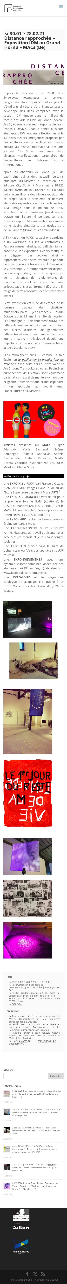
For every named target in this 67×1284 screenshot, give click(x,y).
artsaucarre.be (22, 1040)
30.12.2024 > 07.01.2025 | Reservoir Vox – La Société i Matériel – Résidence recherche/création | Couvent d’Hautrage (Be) (36, 1112)
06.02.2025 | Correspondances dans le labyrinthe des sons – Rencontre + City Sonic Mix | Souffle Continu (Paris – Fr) (36, 1094)
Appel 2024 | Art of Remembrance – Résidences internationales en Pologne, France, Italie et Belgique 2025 (36, 1130)
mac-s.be (17, 1003)
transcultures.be (47, 1040)
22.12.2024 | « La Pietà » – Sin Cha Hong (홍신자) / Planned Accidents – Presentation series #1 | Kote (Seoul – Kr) (35, 1167)
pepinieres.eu (16, 1043)
